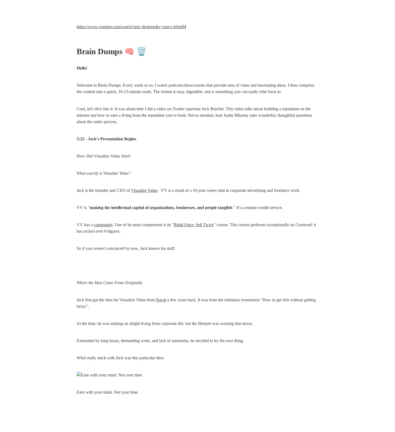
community (103, 224)
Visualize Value (144, 190)
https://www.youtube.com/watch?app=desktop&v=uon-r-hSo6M (131, 26)
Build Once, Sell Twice (194, 224)
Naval (161, 300)
